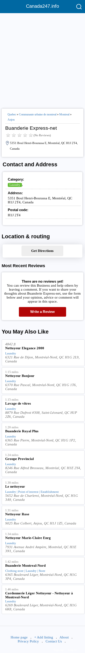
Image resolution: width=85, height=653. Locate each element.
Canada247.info (42, 6)
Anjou (11, 119)
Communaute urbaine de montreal (37, 114)
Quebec (12, 114)
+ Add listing (43, 637)
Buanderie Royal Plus (21, 431)
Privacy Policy (28, 641)
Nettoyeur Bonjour (19, 376)
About (64, 637)
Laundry (14, 184)
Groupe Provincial (19, 459)
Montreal (64, 114)
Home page (19, 637)
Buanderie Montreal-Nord (25, 565)
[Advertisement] (42, 59)
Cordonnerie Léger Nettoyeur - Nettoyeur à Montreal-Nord (39, 595)
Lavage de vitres (18, 403)
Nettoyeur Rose (17, 514)
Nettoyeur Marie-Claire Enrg (28, 538)
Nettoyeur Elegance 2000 (24, 348)
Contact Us (54, 641)
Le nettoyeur (15, 486)
